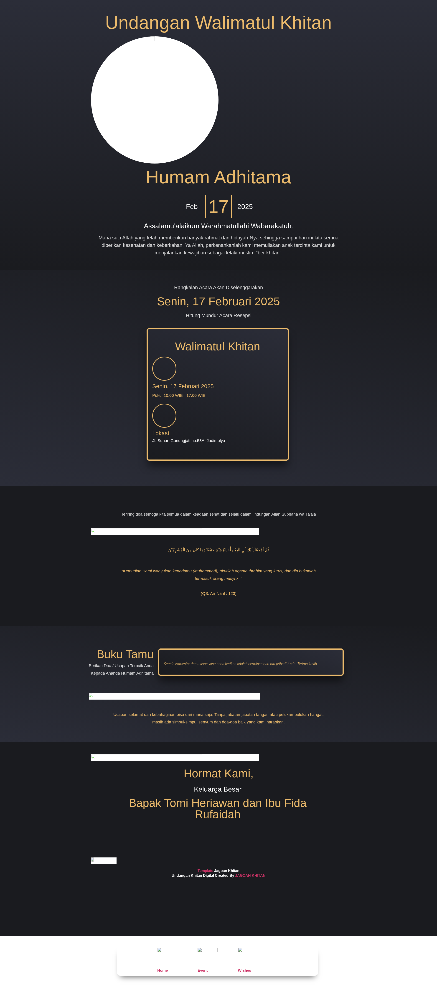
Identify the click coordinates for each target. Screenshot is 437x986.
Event (203, 970)
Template (205, 871)
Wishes (244, 970)
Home (162, 970)
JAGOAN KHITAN (250, 875)
